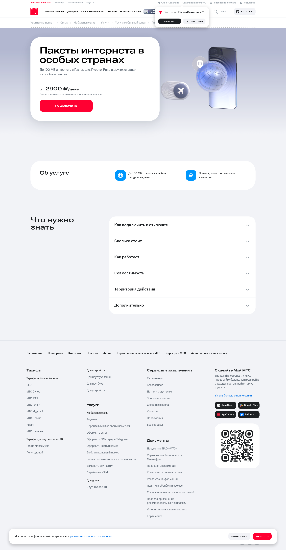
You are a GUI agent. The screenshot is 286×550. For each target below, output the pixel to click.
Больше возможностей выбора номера (111, 459)
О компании (34, 353)
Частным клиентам (40, 2)
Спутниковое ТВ (97, 487)
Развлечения (155, 378)
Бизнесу (59, 2)
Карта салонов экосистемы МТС (138, 353)
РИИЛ (30, 425)
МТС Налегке (34, 431)
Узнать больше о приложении (233, 396)
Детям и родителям (159, 392)
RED (28, 385)
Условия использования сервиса (167, 510)
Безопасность (155, 385)
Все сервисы (155, 425)
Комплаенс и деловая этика (164, 472)
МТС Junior (33, 405)
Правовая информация (161, 466)
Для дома (93, 480)
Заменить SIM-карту (100, 466)
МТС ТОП (32, 398)
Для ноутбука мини (99, 377)
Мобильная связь (97, 413)
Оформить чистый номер (103, 446)
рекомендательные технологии (91, 536)
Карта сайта (154, 516)
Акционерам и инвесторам (209, 353)
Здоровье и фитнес (159, 398)
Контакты (74, 353)
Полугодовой (34, 453)
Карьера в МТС (176, 353)
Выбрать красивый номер (103, 453)
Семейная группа (158, 405)
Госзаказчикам (75, 2)
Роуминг (92, 419)
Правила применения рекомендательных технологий (166, 501)
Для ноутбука (95, 384)
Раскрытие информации (162, 479)
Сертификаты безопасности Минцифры (164, 457)
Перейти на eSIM (97, 472)
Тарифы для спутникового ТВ (44, 439)
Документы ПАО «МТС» (162, 449)
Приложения (155, 418)
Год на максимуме (37, 446)
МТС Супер (33, 392)
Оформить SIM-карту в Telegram (107, 439)
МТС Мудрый (34, 412)
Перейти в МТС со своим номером (108, 426)
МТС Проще (33, 418)
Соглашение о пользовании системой (170, 492)
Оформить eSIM (97, 433)
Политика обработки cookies (165, 486)
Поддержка (55, 353)
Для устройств (96, 370)
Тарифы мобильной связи (42, 378)
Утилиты (152, 412)
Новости (92, 353)
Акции (107, 353)
